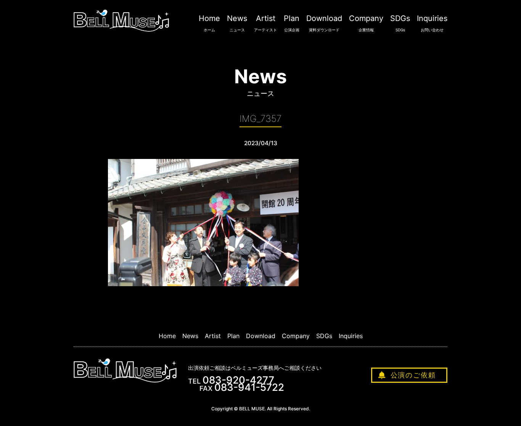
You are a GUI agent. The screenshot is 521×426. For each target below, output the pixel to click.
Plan (291, 23)
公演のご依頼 (413, 375)
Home (209, 23)
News (237, 23)
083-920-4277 (238, 380)
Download (324, 23)
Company (366, 23)
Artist (265, 23)
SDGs (400, 23)
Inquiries (432, 23)
